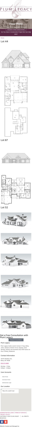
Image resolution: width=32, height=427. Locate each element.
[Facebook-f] (2, 422)
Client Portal (5, 376)
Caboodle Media (24, 426)
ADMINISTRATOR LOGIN (7, 412)
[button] (16, 18)
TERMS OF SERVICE (20, 412)
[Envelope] (5, 422)
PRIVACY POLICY (5, 414)
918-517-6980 (5, 363)
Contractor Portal (6, 379)
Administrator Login (6, 382)
